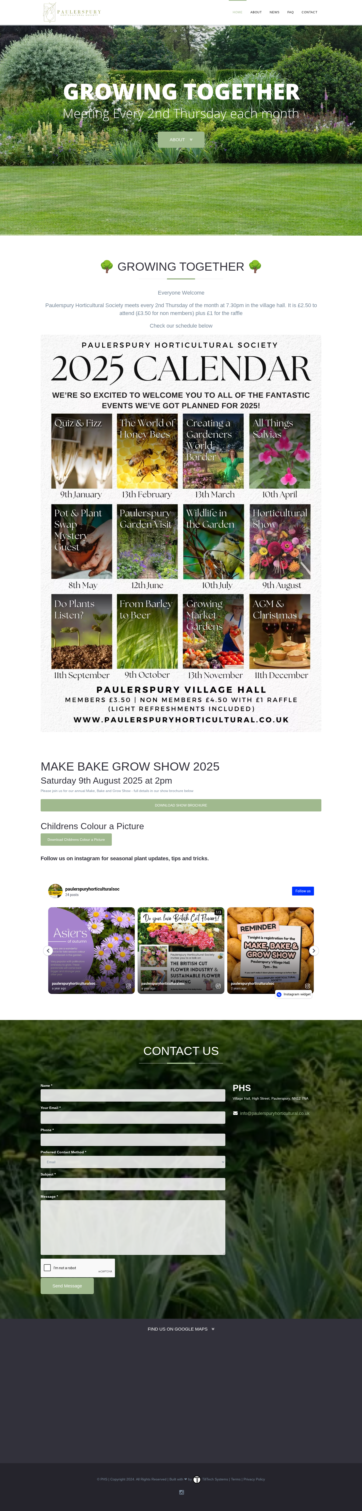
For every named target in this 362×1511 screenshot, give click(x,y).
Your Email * (51, 1108)
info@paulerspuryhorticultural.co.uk (275, 1113)
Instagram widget (297, 994)
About (256, 12)
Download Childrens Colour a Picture (76, 840)
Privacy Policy (254, 1479)
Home (238, 12)
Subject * (48, 1174)
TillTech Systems (214, 1479)
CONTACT (309, 12)
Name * (46, 1086)
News (275, 12)
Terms (236, 1479)
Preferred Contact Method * (63, 1152)
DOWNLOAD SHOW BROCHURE (181, 805)
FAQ (290, 12)
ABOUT (178, 139)
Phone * (47, 1130)
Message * (49, 1196)
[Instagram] (181, 1492)
